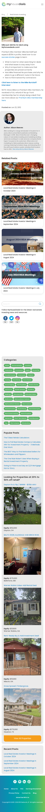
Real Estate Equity (34, 409)
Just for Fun (8, 389)
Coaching (28, 365)
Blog (3, 14)
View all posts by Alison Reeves (23, 149)
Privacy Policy (14, 793)
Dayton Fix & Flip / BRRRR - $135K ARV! (20, 484)
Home (6, 789)
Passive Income (10, 409)
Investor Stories (33, 385)
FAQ (21, 789)
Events (28, 370)
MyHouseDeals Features (22, 399)
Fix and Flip (36, 370)
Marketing (31, 389)
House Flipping (9, 385)
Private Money (22, 409)
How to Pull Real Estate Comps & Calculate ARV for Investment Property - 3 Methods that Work (22, 445)
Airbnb (7, 365)
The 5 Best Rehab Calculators (16, 437)
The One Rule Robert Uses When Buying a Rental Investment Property (21, 460)
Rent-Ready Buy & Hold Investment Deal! (21, 635)
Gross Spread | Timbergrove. (16, 686)
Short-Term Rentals (20, 418)
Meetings (8, 394)
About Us (14, 789)
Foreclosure (21, 375)
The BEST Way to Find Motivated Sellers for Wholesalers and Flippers (22, 453)
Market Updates (20, 389)
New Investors (26, 404)
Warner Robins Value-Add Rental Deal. (20, 585)
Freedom (30, 375)
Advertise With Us (22, 797)
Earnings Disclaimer (33, 789)
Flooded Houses (10, 375)
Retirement (8, 418)
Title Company (14, 423)
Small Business (34, 418)
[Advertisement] (18, 339)
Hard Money (16, 380)
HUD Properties (21, 385)
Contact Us (26, 793)
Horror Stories (27, 380)
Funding (7, 380)
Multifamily (8, 399)
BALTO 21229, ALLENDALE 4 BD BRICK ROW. (21, 535)
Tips (6, 423)
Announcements (17, 365)
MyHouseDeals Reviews (12, 404)
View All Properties (22, 738)
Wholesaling (26, 423)
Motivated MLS (18, 394)
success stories (8, 57)
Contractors (8, 370)
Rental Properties (26, 413)
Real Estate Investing (18, 14)
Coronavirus (19, 370)
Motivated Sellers (30, 394)
